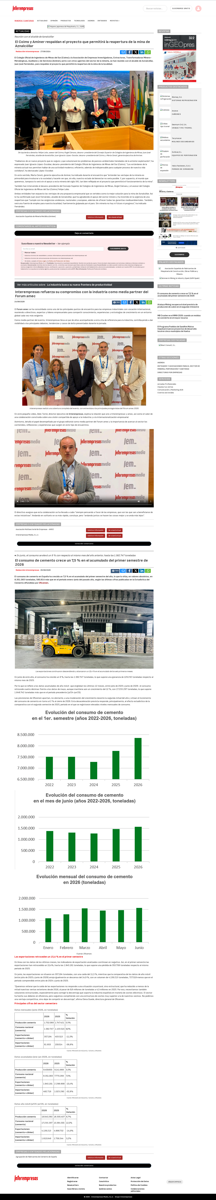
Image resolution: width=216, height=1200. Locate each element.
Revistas (114, 21)
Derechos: (41, 267)
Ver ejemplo (63, 243)
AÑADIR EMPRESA (174, 1182)
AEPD (73, 269)
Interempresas (76, 414)
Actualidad (42, 21)
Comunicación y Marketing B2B (170, 390)
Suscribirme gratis (118, 249)
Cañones (176, 114)
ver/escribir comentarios (84, 544)
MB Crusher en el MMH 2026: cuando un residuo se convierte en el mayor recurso (179, 316)
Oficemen (43, 583)
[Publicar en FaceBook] (129, 52)
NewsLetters (72, 1185)
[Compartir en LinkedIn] (141, 52)
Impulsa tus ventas (165, 387)
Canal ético (104, 1181)
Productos (66, 21)
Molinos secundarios (183, 142)
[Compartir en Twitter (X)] (135, 52)
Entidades (102, 21)
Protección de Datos (140, 1181)
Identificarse (72, 1178)
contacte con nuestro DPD (124, 267)
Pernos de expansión (183, 169)
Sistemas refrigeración (184, 100)
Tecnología (79, 21)
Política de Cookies (139, 1185)
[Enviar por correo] (123, 52)
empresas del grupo (134, 265)
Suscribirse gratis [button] (181, 8)
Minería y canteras (24, 21)
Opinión (54, 21)
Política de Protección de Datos (59, 261)
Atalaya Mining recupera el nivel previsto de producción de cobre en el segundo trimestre (178, 305)
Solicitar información (96, 217)
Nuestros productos (107, 1185)
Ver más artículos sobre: (31, 284)
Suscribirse (179, 255)
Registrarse (72, 1181)
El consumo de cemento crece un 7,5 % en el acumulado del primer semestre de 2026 (178, 294)
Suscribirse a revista (76, 1189)
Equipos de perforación (184, 155)
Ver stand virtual (115, 217)
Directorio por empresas (170, 372)
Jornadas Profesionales (167, 384)
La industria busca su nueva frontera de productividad (79, 284)
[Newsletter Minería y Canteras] (180, 215)
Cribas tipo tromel (182, 128)
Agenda (91, 21)
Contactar (103, 1178)
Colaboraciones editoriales (137, 1190)
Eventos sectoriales (166, 393)
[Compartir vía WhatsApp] (148, 52)
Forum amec (22, 309)
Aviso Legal (42, 261)
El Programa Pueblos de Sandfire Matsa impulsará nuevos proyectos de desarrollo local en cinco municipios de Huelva (177, 329)
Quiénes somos (105, 1189)
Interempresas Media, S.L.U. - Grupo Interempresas (111, 1197)
